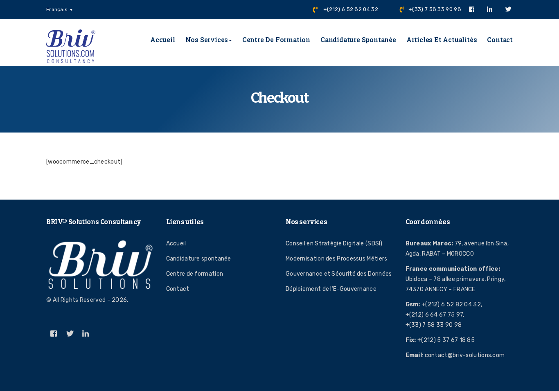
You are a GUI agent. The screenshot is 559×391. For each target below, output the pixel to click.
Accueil (162, 39)
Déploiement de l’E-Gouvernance (331, 288)
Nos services (206, 39)
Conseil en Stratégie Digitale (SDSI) (334, 243)
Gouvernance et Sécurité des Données (339, 273)
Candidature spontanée (358, 39)
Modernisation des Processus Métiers (337, 258)
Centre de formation (276, 39)
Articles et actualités (441, 39)
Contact (500, 39)
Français (57, 9)
